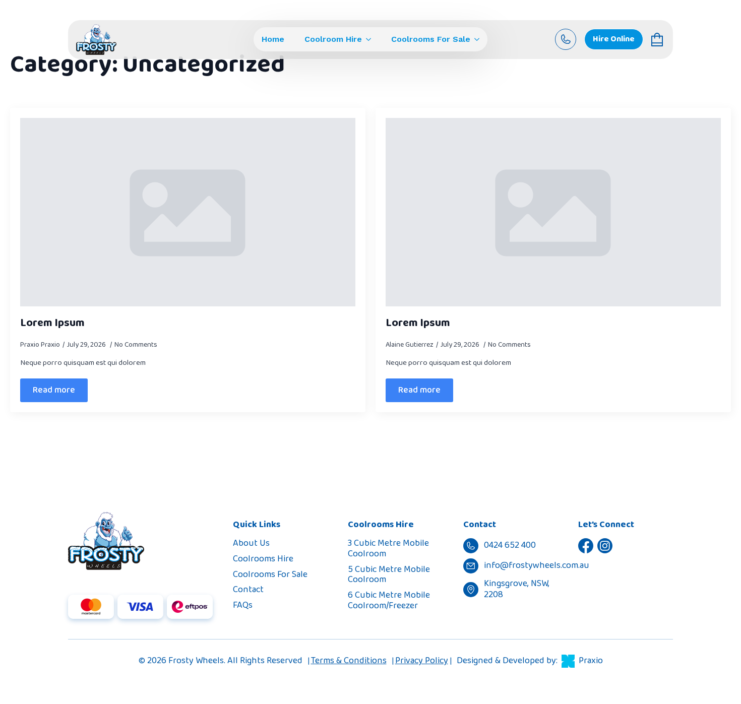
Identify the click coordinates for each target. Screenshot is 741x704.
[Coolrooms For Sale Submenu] (474, 39)
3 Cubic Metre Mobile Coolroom (388, 548)
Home (273, 39)
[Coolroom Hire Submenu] (366, 39)
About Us (251, 543)
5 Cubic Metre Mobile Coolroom (389, 574)
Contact (248, 590)
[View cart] (658, 39)
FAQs (243, 605)
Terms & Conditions (349, 661)
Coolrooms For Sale (430, 39)
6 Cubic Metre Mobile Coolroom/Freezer (389, 600)
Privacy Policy (421, 661)
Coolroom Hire (333, 39)
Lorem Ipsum (52, 323)
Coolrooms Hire (263, 559)
